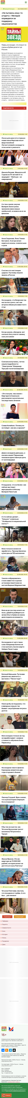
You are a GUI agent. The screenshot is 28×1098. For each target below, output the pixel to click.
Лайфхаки (5, 921)
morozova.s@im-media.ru (14, 1081)
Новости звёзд (8, 134)
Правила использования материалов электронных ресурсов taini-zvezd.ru (10, 1093)
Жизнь (4, 938)
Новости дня (8, 449)
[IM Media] (11, 1029)
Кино (3, 931)
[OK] (6, 1050)
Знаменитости (6, 928)
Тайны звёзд (3, 2)
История (4, 934)
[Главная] (4, 1029)
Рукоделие (5, 941)
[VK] (2, 1050)
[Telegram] (10, 1050)
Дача (3, 944)
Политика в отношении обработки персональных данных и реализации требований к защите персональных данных (13, 1086)
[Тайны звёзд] (2, 9)
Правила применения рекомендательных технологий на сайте (11, 1089)
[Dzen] (14, 1050)
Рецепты (5, 924)
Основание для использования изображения (12, 1095)
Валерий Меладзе (9, 9)
